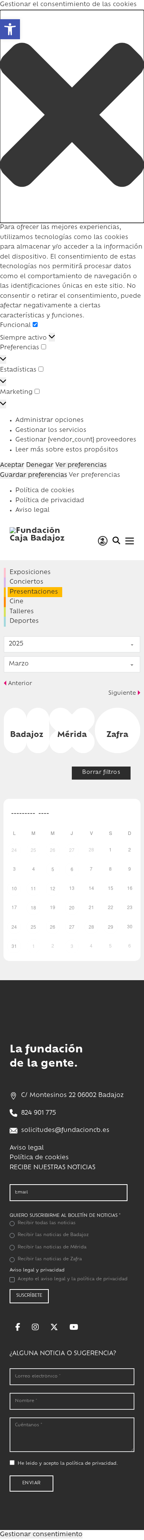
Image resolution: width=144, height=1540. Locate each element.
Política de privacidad (49, 501)
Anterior (20, 684)
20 (71, 907)
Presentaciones (34, 592)
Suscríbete (29, 1296)
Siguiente (122, 693)
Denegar (39, 465)
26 (52, 849)
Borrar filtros (101, 772)
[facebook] (18, 1327)
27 (71, 849)
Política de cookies (44, 491)
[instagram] (35, 1327)
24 (14, 849)
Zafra (117, 735)
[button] (72, 116)
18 (33, 907)
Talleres (22, 612)
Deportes (24, 621)
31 (14, 946)
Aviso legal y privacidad (37, 1270)
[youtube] (74, 1327)
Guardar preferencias (33, 475)
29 (110, 926)
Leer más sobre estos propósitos (66, 450)
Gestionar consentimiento (41, 1535)
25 (33, 849)
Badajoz (26, 735)
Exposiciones (30, 573)
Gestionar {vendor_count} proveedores (75, 440)
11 (33, 888)
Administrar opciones (49, 420)
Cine (16, 602)
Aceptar (12, 465)
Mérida (72, 735)
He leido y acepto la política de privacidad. (68, 1464)
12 (52, 888)
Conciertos (26, 582)
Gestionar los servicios (50, 430)
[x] (54, 1327)
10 (14, 888)
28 (91, 926)
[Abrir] (129, 541)
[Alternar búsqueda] (116, 540)
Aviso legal (32, 510)
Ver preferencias (81, 465)
